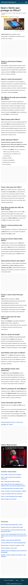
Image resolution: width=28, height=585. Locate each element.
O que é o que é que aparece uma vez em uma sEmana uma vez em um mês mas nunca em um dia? (14, 535)
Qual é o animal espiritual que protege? (11, 496)
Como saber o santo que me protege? (11, 474)
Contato (22, 580)
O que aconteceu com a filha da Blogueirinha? (13, 542)
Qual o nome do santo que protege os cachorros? (11, 478)
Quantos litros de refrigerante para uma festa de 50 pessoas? (14, 551)
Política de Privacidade (8, 580)
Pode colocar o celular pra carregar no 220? (12, 545)
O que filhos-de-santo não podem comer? (12, 488)
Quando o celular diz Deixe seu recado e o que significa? (13, 555)
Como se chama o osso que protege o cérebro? (13, 491)
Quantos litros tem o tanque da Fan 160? (12, 527)
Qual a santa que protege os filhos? (10, 481)
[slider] (11, 28)
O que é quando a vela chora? (9, 548)
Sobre (17, 580)
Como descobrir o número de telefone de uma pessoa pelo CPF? (13, 530)
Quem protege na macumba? (9, 499)
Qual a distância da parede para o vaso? (11, 524)
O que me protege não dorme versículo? (12, 493)
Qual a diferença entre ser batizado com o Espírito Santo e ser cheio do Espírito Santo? (13, 485)
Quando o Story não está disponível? (11, 540)
